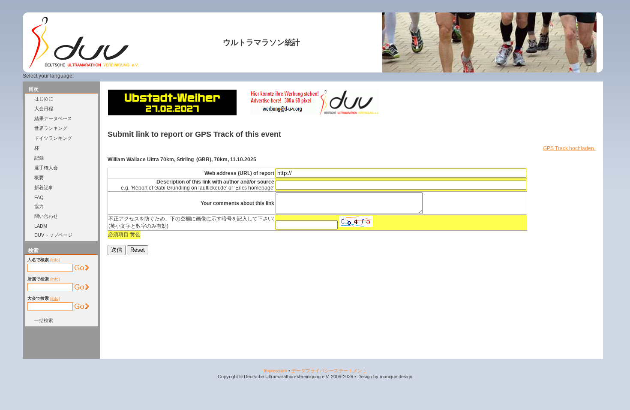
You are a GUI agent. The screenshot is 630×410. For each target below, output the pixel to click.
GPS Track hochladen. (569, 148)
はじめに (43, 98)
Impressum (275, 370)
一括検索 (43, 320)
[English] (98, 75)
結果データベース (53, 118)
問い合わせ (46, 216)
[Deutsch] (88, 75)
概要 (39, 177)
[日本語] (160, 75)
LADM (40, 226)
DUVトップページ (53, 235)
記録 (39, 157)
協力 (39, 206)
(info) (55, 259)
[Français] (108, 75)
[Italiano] (129, 75)
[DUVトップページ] (84, 66)
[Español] (119, 75)
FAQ (39, 197)
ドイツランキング (53, 138)
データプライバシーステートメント (329, 370)
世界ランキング (50, 128)
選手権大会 (46, 167)
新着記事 (43, 187)
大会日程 (43, 108)
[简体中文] (150, 75)
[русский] (139, 75)
